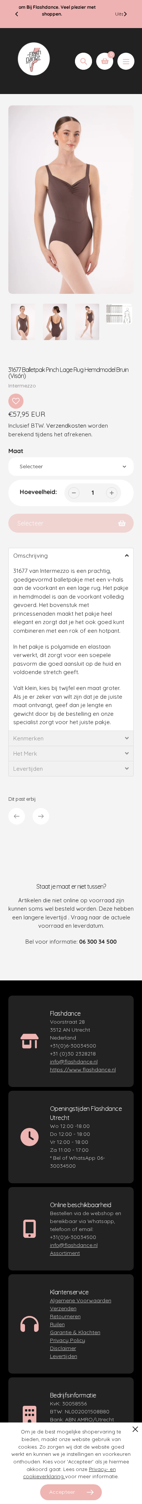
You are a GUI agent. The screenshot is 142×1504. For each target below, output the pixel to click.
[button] (71, 555)
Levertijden (63, 1356)
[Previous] (17, 14)
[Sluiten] (135, 1429)
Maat (15, 451)
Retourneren (65, 1316)
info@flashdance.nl (74, 1061)
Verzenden (63, 1308)
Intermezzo (22, 385)
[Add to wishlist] (15, 401)
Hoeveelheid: (38, 492)
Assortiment (65, 1253)
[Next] (125, 14)
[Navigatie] (125, 61)
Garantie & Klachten (75, 1332)
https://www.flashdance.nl (83, 1069)
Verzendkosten (66, 425)
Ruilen (57, 1324)
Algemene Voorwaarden (80, 1300)
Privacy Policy (67, 1340)
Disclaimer (63, 1348)
